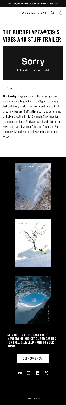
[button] (5, 12)
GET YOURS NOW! (33, 358)
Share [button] (10, 88)
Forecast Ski (36, 398)
